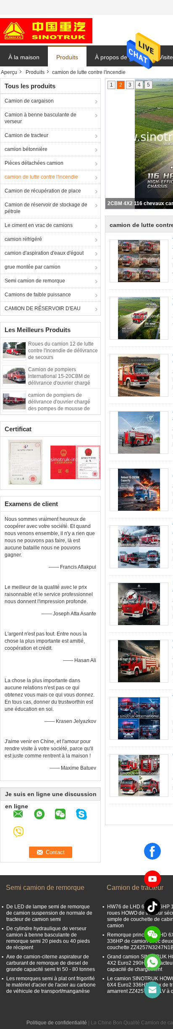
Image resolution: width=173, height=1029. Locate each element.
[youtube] (152, 879)
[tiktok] (152, 906)
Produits (67, 57)
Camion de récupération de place (43, 191)
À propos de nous (118, 57)
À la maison (23, 57)
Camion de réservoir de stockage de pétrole (46, 208)
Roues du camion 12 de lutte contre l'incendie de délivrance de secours (63, 350)
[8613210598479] (152, 962)
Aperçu (9, 72)
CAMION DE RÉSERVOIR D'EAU (43, 308)
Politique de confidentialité (56, 1023)
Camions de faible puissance (38, 295)
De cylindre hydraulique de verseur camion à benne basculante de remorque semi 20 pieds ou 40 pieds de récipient (48, 938)
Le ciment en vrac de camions (39, 225)
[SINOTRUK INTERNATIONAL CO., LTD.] (46, 30)
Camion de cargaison (29, 101)
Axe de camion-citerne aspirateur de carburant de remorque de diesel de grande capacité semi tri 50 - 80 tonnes (50, 963)
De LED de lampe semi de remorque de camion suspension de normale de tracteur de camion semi (49, 913)
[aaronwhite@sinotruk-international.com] (152, 990)
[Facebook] (152, 851)
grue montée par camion (32, 267)
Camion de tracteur (26, 135)
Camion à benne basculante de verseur (40, 118)
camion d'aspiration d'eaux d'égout (44, 253)
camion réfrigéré (23, 239)
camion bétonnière (26, 149)
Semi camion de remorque (35, 281)
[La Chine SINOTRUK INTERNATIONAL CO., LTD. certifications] (25, 462)
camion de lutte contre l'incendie (41, 177)
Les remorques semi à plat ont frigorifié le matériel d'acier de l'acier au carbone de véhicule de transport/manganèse (51, 985)
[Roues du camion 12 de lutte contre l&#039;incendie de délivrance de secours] (14, 350)
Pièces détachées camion (34, 163)
